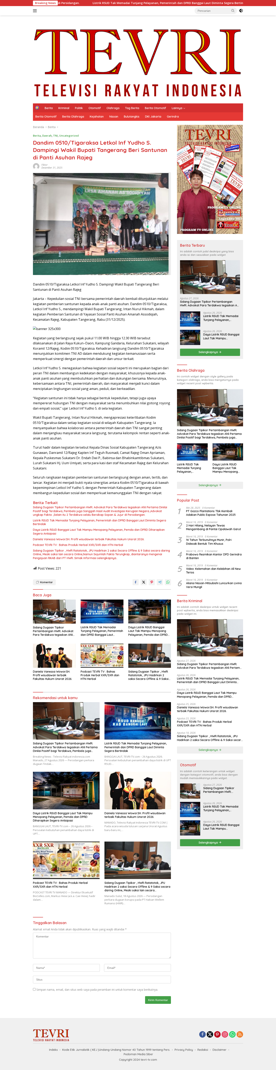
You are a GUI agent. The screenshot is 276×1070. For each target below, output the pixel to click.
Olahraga (112, 108)
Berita (49, 108)
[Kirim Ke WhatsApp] (168, 582)
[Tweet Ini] (144, 582)
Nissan (113, 116)
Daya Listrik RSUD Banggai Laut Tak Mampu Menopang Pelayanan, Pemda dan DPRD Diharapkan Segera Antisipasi (99, 531)
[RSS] (240, 1034)
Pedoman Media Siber (138, 1054)
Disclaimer (219, 1050)
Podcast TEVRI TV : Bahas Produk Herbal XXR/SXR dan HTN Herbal (78, 545)
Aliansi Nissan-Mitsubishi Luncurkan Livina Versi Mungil (214, 585)
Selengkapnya (209, 352)
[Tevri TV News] (138, 59)
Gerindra (173, 116)
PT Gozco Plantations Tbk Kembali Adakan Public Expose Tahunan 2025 (211, 513)
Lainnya (177, 108)
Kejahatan (97, 116)
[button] (233, 10)
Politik (79, 108)
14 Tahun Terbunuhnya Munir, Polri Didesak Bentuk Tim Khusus (209, 541)
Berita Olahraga (73, 116)
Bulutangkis (131, 116)
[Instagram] (225, 1034)
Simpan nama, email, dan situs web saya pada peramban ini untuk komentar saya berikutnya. (97, 989)
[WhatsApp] (232, 1034)
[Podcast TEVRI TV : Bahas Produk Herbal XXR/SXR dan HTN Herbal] (102, 656)
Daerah (47, 135)
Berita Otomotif (155, 108)
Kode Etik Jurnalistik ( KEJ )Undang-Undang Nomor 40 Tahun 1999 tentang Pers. (116, 1050)
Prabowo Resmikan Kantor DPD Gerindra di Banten (214, 556)
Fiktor (44, 165)
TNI (55, 135)
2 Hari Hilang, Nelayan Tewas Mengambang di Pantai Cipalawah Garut (213, 527)
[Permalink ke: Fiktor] (36, 166)
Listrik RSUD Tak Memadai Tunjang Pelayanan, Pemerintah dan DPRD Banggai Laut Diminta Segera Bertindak (99, 522)
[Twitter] (210, 1034)
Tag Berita (132, 108)
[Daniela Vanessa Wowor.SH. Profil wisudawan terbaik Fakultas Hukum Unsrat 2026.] (54, 656)
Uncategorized (69, 135)
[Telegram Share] (160, 582)
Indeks (53, 1050)
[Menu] (35, 10)
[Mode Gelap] (241, 10)
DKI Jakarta (153, 116)
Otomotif (94, 108)
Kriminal (63, 108)
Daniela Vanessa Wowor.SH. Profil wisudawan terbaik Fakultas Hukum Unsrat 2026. (88, 539)
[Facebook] (202, 1034)
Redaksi (202, 1050)
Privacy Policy (184, 1050)
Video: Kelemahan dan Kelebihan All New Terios (213, 570)
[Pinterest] (217, 1034)
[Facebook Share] (136, 582)
